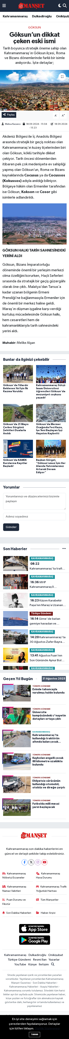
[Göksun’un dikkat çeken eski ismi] (34, 90)
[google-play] (34, 940)
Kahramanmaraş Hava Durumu (48, 875)
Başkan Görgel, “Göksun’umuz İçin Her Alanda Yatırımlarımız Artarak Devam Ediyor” (51, 466)
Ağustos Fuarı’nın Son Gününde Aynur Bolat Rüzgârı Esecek (47, 658)
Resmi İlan (40, 959)
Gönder (11, 527)
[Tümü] (64, 549)
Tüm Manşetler (49, 899)
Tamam (34, 1034)
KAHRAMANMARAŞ (42, 558)
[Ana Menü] (4, 6)
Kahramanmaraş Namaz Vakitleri (14, 888)
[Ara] (65, 6)
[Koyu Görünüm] (59, 6)
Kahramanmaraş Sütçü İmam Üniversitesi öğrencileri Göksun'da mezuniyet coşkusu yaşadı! (50, 391)
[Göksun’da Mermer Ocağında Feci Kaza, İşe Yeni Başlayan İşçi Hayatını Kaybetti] (51, 412)
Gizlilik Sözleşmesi (47, 1028)
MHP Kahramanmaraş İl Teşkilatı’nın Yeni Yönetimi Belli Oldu (47, 585)
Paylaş (11, 114)
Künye (32, 964)
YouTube (20, 964)
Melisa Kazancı (13, 124)
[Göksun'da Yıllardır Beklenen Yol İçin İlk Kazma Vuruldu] (18, 374)
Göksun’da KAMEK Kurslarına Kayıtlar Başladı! (15, 463)
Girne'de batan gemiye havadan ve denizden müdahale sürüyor (45, 621)
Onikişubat (55, 955)
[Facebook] (25, 862)
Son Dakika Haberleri (18, 912)
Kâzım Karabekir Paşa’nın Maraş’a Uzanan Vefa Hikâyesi (46, 603)
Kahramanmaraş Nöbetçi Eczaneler (14, 875)
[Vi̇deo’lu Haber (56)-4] (34, 224)
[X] (31, 862)
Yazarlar (54, 959)
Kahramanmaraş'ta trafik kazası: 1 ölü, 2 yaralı (47, 566)
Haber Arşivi (48, 912)
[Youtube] (44, 862)
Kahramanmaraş (15, 16)
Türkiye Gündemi (41, 613)
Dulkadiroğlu (42, 16)
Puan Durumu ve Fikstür (14, 901)
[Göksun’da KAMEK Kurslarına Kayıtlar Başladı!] (18, 448)
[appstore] (34, 929)
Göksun (34, 27)
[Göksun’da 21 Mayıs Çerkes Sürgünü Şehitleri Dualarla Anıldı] (18, 412)
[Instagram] (38, 862)
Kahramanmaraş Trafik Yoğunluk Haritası (51, 888)
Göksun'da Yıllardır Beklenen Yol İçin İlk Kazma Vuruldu (15, 388)
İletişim (44, 964)
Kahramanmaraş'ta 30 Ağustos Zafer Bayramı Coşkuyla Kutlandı (48, 640)
